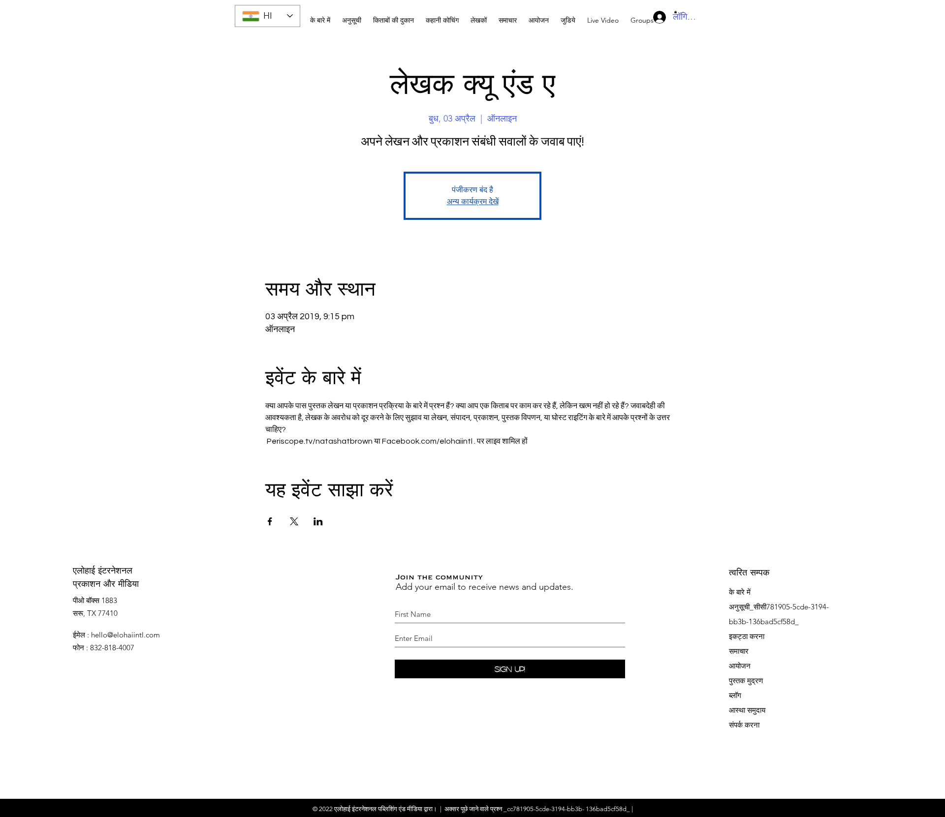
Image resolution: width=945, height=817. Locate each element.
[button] (442, 16)
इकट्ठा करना (746, 636)
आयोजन (740, 665)
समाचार (739, 651)
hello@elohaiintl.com (125, 634)
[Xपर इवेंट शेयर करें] (294, 521)
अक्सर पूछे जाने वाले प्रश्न (473, 809)
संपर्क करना (744, 724)
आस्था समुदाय (747, 710)
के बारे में (740, 592)
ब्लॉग (735, 695)
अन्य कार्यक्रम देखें (473, 202)
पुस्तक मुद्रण (746, 680)
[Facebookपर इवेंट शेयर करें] (270, 521)
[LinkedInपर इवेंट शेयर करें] (318, 521)
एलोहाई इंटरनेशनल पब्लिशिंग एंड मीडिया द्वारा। (385, 809)
